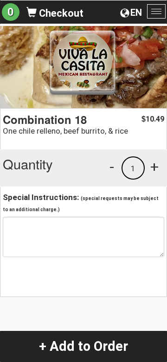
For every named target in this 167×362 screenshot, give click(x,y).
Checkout (60, 13)
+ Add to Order (83, 346)
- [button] (111, 166)
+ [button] (154, 166)
